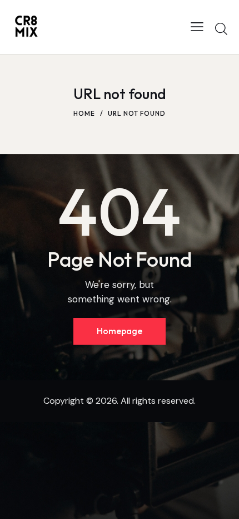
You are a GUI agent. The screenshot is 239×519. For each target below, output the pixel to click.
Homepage (119, 330)
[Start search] (221, 28)
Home (84, 113)
